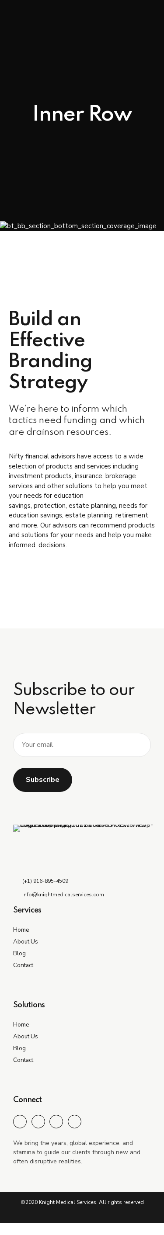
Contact (23, 965)
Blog (19, 953)
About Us (25, 941)
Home (21, 930)
